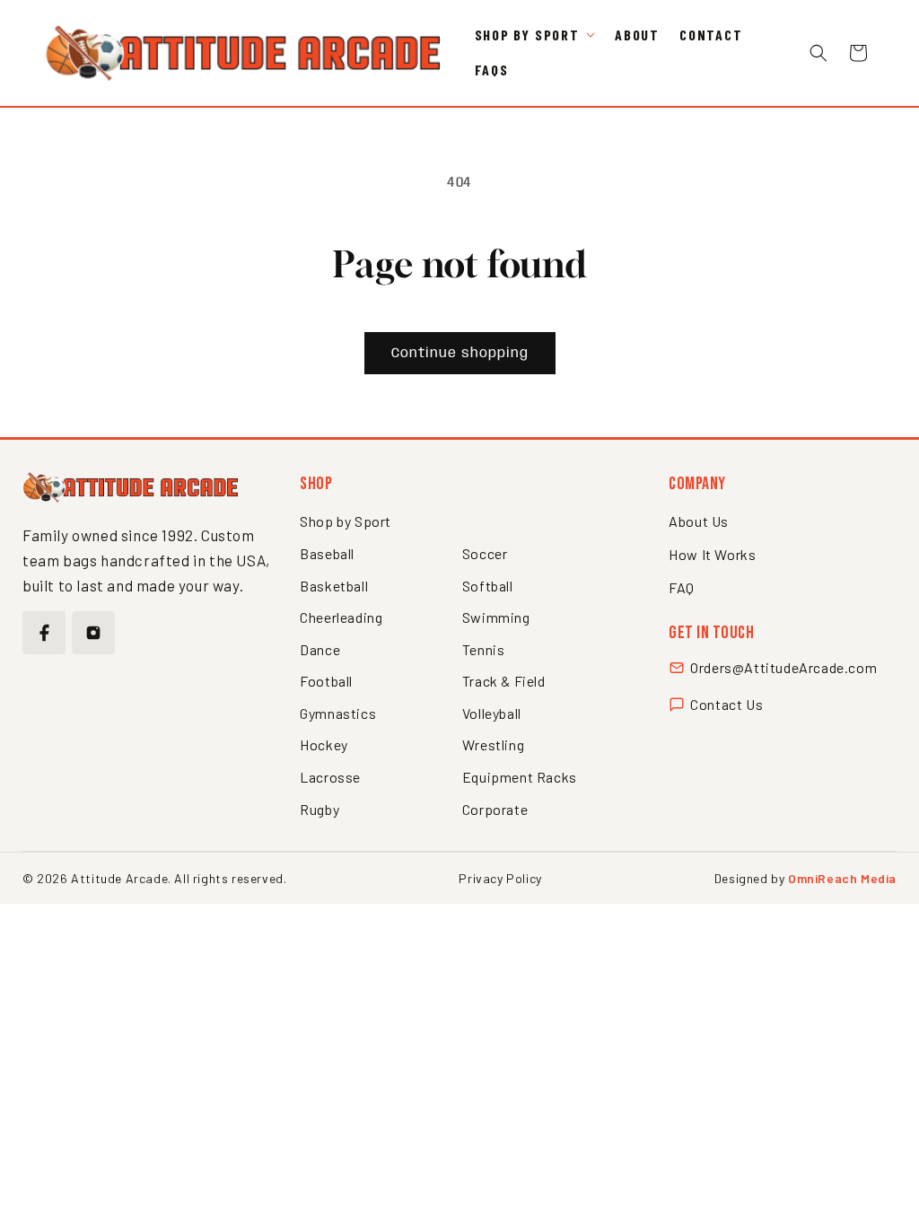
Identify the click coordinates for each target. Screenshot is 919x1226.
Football (326, 680)
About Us (699, 521)
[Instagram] (93, 632)
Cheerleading (341, 617)
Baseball (327, 553)
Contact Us (726, 704)
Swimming (496, 617)
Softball (487, 585)
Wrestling (493, 744)
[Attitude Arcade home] (130, 487)
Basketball (334, 585)
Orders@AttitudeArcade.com (783, 667)
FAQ (682, 587)
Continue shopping (460, 353)
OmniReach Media (842, 878)
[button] (535, 35)
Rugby (319, 809)
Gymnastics (338, 713)
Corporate (495, 809)
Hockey (324, 744)
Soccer (485, 553)
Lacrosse (330, 776)
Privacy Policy (500, 878)
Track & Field (504, 680)
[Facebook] (44, 632)
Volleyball (491, 713)
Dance (320, 649)
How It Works (712, 554)
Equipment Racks (519, 776)
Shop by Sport (345, 521)
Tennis (483, 649)
